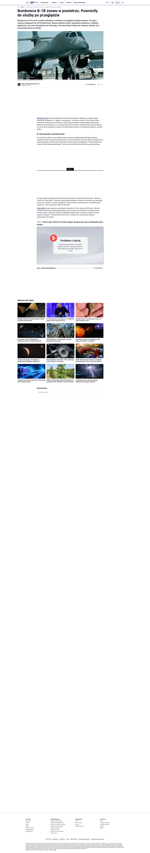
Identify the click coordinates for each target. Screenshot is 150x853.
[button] (112, 3)
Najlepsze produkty (79, 826)
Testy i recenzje (78, 822)
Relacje (101, 827)
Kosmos (54, 2)
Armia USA (40, 208)
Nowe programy (53, 833)
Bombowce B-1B (42, 118)
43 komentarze (91, 84)
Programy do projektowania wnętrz (57, 824)
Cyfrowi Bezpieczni (30, 829)
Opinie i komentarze (79, 2)
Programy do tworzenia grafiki (56, 831)
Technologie (44, 2)
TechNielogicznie (29, 831)
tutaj (55, 849)
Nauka (62, 2)
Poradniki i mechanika (105, 822)
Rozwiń (69, 169)
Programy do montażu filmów (56, 826)
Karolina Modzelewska (31, 84)
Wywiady (102, 826)
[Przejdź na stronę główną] (27, 3)
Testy (101, 821)
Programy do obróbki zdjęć (56, 821)
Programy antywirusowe (55, 827)
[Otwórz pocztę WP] (107, 2)
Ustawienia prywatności (97, 839)
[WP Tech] (35, 2)
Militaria (68, 2)
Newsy (76, 821)
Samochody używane (104, 824)
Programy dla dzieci (54, 829)
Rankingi (77, 824)
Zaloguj (117, 2)
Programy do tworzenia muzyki (57, 822)
